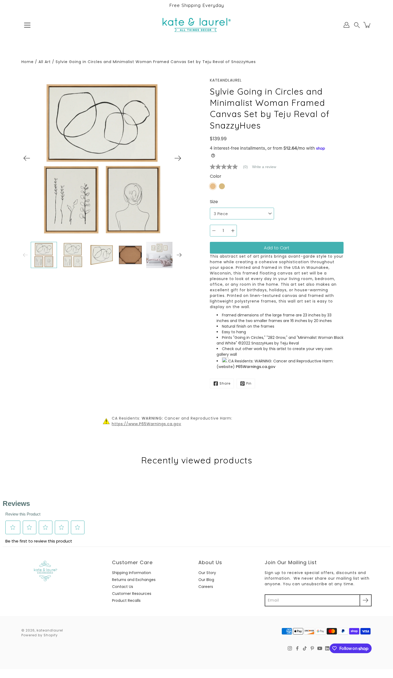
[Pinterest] (312, 648)
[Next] (177, 158)
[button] (357, 25)
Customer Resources (131, 593)
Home (27, 61)
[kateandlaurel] (197, 24)
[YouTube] (319, 648)
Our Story (207, 572)
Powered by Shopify (39, 635)
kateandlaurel (50, 630)
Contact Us (122, 586)
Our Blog (206, 579)
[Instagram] (289, 648)
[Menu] (27, 25)
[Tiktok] (304, 648)
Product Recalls (126, 600)
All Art (44, 61)
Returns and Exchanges (134, 579)
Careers (205, 586)
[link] (231, 166)
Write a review (264, 167)
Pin (249, 383)
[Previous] (26, 158)
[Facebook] (297, 648)
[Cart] (367, 25)
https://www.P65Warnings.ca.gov (146, 424)
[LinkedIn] (327, 648)
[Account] (346, 25)
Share (224, 383)
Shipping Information (131, 572)
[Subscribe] (366, 600)
